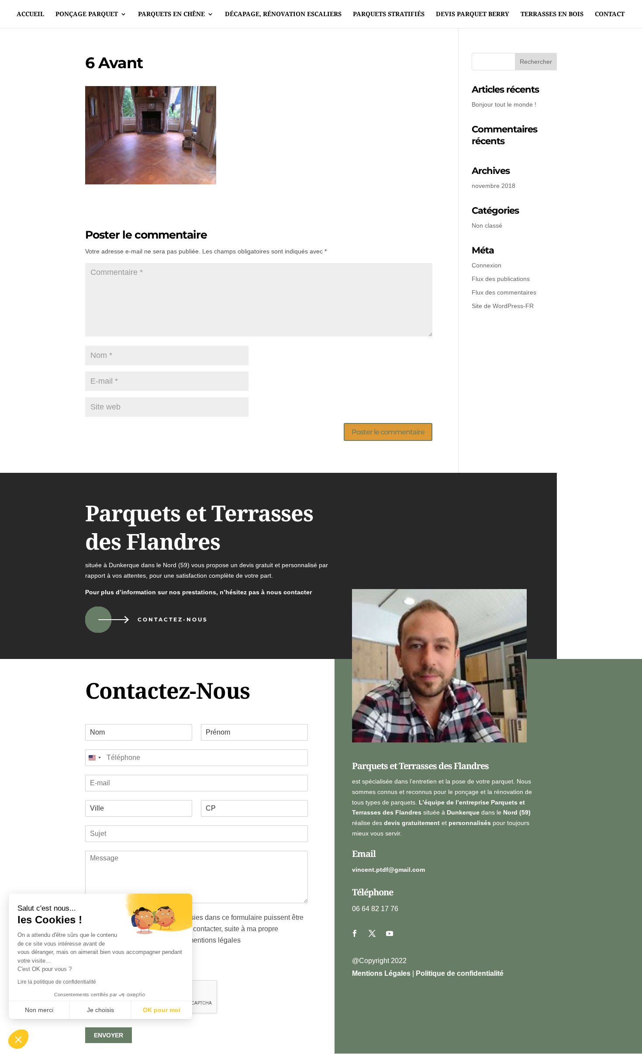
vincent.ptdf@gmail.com (388, 869)
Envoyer (108, 1035)
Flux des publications (501, 278)
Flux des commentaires (504, 292)
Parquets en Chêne (171, 14)
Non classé (487, 225)
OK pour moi (161, 1009)
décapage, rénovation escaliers (283, 14)
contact (610, 14)
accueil (30, 14)
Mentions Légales (381, 973)
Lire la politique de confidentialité (56, 982)
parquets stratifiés (389, 14)
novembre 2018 (493, 185)
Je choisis (100, 1009)
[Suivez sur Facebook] (355, 933)
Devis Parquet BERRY (472, 14)
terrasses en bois (552, 14)
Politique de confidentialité (460, 973)
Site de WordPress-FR (503, 305)
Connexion (486, 265)
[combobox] (94, 757)
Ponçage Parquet (86, 14)
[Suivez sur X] (372, 933)
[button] (18, 1039)
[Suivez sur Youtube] (390, 933)
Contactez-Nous (173, 619)
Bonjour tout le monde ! (504, 104)
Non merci (39, 1009)
